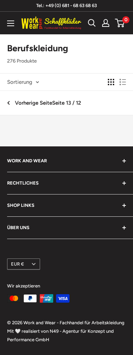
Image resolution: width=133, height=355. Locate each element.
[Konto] (105, 23)
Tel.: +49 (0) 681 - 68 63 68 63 (66, 5)
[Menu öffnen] (10, 23)
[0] (120, 23)
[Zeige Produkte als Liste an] (123, 82)
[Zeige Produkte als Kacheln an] (111, 82)
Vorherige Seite (33, 103)
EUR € (17, 264)
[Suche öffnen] (92, 23)
